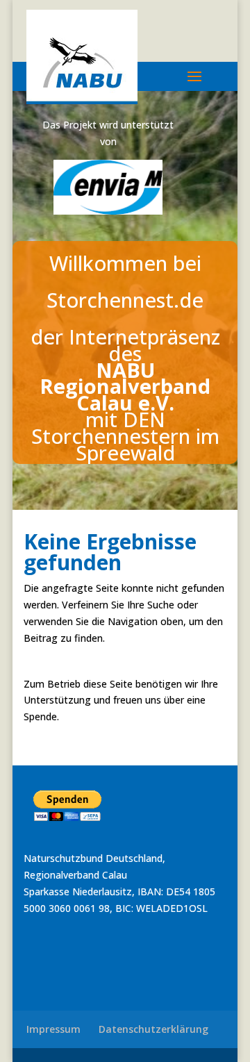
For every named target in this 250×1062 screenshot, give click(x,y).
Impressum (53, 1029)
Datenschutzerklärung (153, 1029)
